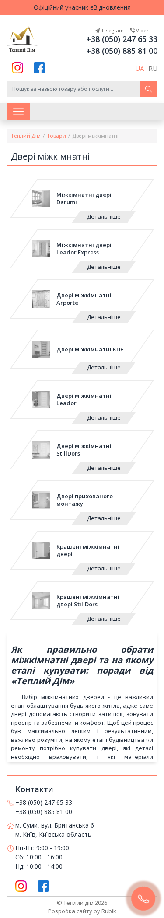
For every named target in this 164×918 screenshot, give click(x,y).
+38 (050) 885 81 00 (121, 50)
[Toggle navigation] (18, 111)
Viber (142, 30)
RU (152, 68)
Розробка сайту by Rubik (82, 911)
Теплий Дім (26, 135)
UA (139, 68)
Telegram (112, 30)
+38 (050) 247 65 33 (121, 39)
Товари (56, 135)
